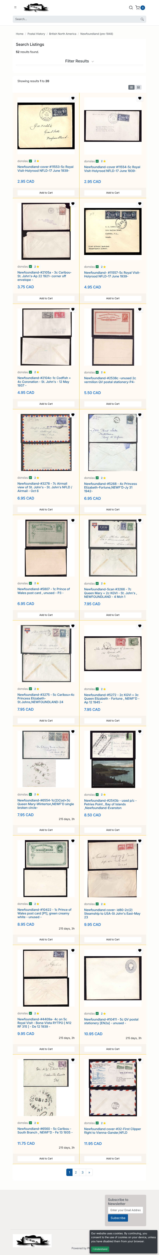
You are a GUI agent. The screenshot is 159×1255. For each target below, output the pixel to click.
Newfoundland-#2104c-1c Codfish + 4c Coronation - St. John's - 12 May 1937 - (44, 381)
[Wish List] (73, 98)
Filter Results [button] (77, 61)
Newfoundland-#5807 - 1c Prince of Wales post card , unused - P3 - (43, 591)
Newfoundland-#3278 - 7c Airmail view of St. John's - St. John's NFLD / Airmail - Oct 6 (44, 487)
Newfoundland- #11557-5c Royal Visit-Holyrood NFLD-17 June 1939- (112, 274)
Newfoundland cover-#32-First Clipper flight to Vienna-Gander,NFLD (112, 1130)
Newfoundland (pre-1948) (96, 34)
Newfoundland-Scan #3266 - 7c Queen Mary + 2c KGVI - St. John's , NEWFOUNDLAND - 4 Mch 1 (110, 592)
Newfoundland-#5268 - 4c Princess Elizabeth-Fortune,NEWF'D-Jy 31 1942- (110, 487)
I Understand (100, 1249)
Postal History (36, 34)
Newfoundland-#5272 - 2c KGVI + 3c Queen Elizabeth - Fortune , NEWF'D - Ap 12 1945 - (112, 698)
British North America (62, 34)
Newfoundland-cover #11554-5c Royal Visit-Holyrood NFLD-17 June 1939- (112, 168)
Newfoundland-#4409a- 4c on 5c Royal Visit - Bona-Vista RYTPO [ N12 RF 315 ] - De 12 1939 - (44, 1022)
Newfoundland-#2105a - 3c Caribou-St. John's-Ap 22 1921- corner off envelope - (44, 276)
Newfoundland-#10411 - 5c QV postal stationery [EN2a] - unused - (111, 1021)
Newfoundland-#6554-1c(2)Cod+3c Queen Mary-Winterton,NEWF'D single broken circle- (45, 804)
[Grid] (131, 87)
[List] (138, 87)
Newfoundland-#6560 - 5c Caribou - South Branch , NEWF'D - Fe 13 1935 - (45, 1130)
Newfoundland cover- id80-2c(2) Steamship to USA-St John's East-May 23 (112, 913)
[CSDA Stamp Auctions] (35, 7)
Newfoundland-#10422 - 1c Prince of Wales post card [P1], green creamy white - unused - (44, 913)
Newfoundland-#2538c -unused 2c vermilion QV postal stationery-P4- (110, 380)
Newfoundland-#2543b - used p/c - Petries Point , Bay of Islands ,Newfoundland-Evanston (110, 804)
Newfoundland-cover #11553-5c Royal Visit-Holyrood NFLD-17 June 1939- (45, 168)
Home (19, 34)
